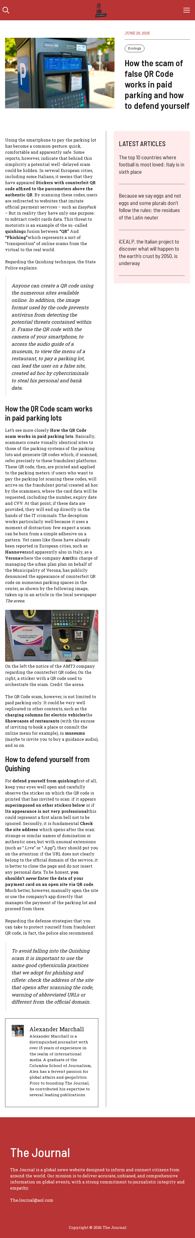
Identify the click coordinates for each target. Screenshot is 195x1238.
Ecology (134, 48)
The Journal (114, 1227)
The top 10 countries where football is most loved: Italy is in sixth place (151, 164)
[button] (6, 10)
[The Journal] (100, 10)
